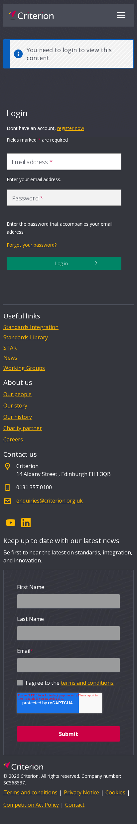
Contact (74, 804)
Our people (17, 394)
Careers (13, 439)
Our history (17, 416)
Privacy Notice (81, 792)
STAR (10, 347)
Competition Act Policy (31, 804)
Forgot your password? (32, 245)
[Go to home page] (31, 15)
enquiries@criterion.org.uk (49, 500)
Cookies (115, 792)
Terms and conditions (30, 792)
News (10, 357)
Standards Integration (31, 327)
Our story (15, 405)
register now (70, 128)
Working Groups (24, 368)
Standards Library (25, 337)
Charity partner (22, 428)
